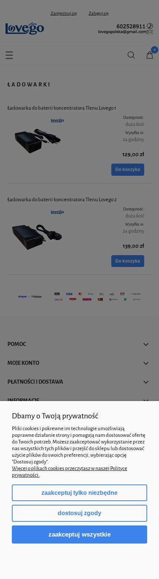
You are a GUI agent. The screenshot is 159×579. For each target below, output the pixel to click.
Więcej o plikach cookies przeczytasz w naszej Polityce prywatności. (69, 472)
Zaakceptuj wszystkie (79, 534)
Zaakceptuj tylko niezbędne (79, 493)
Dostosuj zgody (79, 513)
